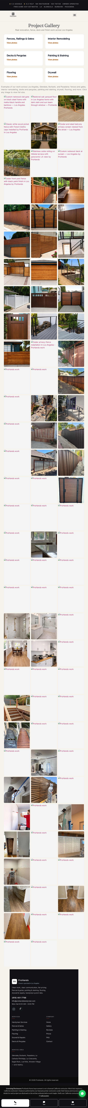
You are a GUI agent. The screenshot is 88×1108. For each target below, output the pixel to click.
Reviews (49, 1030)
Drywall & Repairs (18, 1037)
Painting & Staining (19, 1030)
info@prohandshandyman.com (23, 1001)
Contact (49, 1041)
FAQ (48, 1037)
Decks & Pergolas (18, 1041)
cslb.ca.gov (45, 1096)
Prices (48, 1034)
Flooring (15, 1034)
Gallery (49, 1026)
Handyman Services (19, 1022)
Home (48, 1022)
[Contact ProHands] (82, 1093)
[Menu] (75, 15)
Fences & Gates (18, 1026)
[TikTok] (21, 1009)
